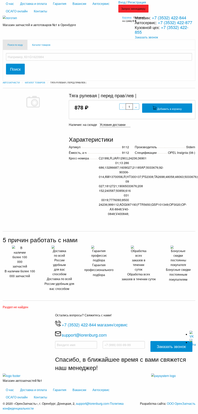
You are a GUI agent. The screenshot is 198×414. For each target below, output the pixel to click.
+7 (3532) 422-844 (169, 17)
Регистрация (137, 2)
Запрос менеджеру (133, 8)
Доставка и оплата (33, 3)
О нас (10, 3)
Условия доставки (112, 124)
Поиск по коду (15, 44)
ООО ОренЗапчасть (181, 403)
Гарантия (59, 3)
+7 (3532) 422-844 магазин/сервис (95, 325)
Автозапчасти (11, 82)
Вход (121, 2)
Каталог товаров (41, 44)
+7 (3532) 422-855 (161, 29)
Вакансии (79, 3)
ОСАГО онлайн (17, 11)
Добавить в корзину (169, 109)
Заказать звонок (146, 37)
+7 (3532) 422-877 (175, 22)
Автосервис (100, 3)
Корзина (126, 17)
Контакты (40, 11)
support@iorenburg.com (84, 335)
